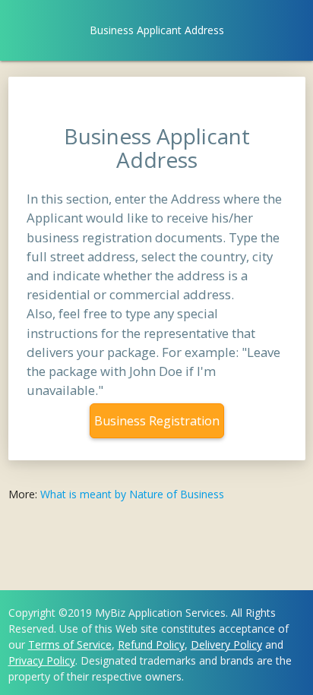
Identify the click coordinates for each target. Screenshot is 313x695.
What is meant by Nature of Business (132, 494)
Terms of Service (70, 644)
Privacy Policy (41, 660)
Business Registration (157, 420)
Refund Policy (151, 644)
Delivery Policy (226, 644)
